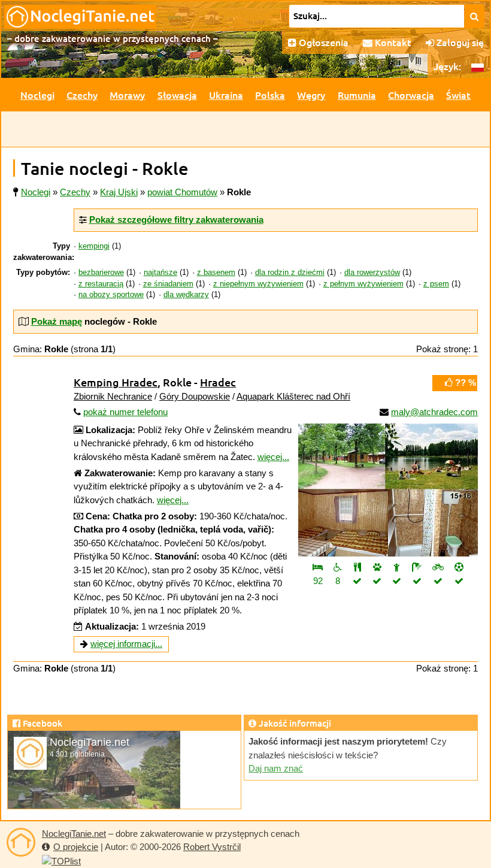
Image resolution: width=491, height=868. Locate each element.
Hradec (218, 382)
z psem (436, 284)
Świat (458, 94)
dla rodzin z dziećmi (290, 272)
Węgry (311, 94)
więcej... (273, 457)
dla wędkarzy (186, 295)
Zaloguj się (459, 42)
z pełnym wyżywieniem (363, 284)
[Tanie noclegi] (21, 842)
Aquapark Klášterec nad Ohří (293, 396)
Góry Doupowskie (194, 396)
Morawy (127, 94)
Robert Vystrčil (212, 847)
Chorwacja (411, 94)
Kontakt (391, 42)
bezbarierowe (101, 272)
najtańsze (160, 272)
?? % (464, 382)
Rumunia (357, 94)
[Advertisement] (245, 129)
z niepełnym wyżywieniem (258, 284)
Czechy (82, 94)
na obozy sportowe (111, 295)
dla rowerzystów (372, 272)
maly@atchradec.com (434, 412)
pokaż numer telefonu (125, 412)
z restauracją (100, 284)
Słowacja (177, 94)
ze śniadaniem (168, 284)
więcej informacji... (126, 644)
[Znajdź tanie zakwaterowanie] (474, 16)
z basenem (216, 272)
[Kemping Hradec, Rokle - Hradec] (388, 490)
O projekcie (75, 847)
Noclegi (37, 94)
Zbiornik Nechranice (113, 396)
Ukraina (226, 94)
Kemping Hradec (115, 382)
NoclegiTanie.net (74, 833)
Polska (270, 94)
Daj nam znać (275, 768)
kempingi (94, 246)
